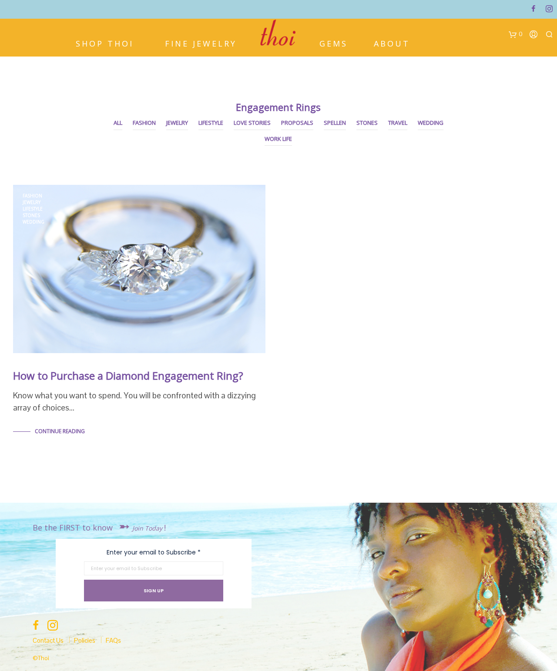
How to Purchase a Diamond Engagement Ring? (128, 375)
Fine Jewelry (201, 42)
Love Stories (252, 123)
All (118, 123)
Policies (84, 640)
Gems (333, 42)
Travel (397, 123)
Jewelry (177, 123)
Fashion (144, 123)
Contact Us (48, 640)
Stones (367, 123)
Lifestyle (210, 123)
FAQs (113, 640)
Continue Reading (60, 431)
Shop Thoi (105, 42)
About (392, 42)
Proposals (297, 123)
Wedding (430, 123)
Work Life (278, 139)
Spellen (335, 123)
